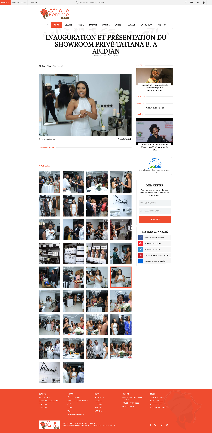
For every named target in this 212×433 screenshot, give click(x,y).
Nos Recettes (128, 406)
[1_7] (97, 205)
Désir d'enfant (73, 397)
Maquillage (44, 397)
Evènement (5, 2)
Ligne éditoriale (86, 425)
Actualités (100, 397)
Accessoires (156, 404)
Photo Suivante (124, 139)
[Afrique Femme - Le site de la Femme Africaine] (54, 13)
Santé (118, 25)
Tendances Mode (158, 397)
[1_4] (121, 182)
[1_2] (73, 182)
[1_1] (49, 182)
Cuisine (106, 25)
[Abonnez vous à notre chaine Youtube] (203, 2)
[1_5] (49, 205)
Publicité (97, 425)
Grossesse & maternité (77, 401)
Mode (81, 25)
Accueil (104, 56)
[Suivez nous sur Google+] (191, 2)
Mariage (131, 25)
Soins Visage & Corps (49, 401)
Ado (69, 411)
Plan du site (33, 2)
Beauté (68, 25)
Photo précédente (47, 139)
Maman (93, 25)
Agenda (98, 411)
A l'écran (99, 401)
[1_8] (121, 205)
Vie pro (162, 25)
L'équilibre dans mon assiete (132, 398)
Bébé (69, 404)
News (57, 25)
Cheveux (43, 404)
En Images (15, 2)
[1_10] (73, 229)
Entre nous (147, 25)
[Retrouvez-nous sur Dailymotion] (209, 2)
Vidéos (23, 2)
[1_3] (97, 182)
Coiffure (43, 408)
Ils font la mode (158, 408)
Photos (98, 404)
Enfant (70, 408)
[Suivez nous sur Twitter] (198, 2)
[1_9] (49, 229)
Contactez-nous (108, 425)
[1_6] (73, 205)
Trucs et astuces (130, 403)
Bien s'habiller (157, 401)
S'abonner (154, 219)
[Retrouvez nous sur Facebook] (185, 2)
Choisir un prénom (76, 414)
